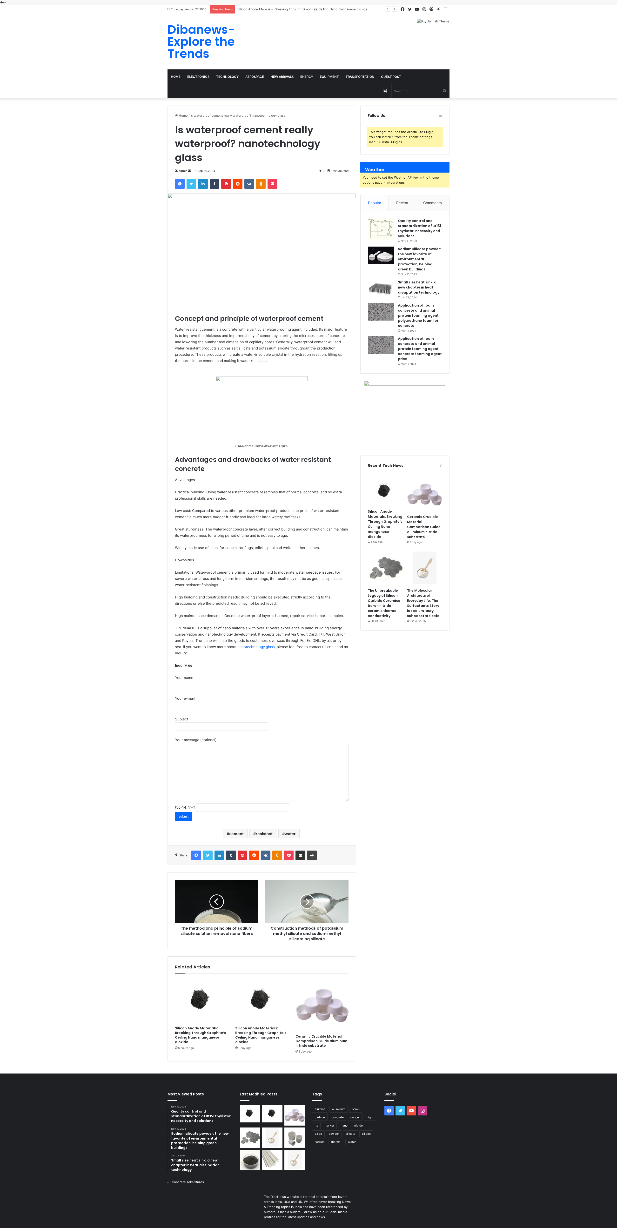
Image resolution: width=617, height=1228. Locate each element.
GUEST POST (391, 77)
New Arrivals (282, 77)
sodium (319, 1142)
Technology (227, 77)
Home (176, 77)
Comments (432, 203)
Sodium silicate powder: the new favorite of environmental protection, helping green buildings (419, 259)
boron (356, 1109)
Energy (306, 77)
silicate (350, 1133)
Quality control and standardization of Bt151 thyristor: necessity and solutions (419, 228)
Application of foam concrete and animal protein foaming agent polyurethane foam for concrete (418, 315)
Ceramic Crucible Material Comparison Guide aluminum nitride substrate (321, 1041)
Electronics (198, 77)
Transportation (360, 77)
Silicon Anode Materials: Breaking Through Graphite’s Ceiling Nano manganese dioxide (303, 9)
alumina (320, 1109)
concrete (338, 1117)
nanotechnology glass (256, 646)
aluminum (338, 1109)
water (290, 833)
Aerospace (254, 77)
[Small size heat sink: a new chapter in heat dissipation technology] (381, 288)
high (369, 1117)
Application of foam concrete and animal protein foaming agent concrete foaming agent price (420, 348)
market (329, 1125)
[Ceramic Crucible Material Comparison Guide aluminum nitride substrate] (322, 1005)
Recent (402, 203)
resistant (264, 833)
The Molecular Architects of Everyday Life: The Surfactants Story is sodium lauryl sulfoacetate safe (423, 603)
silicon (366, 1133)
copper (355, 1117)
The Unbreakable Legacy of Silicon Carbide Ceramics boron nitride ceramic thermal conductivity (384, 603)
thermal (336, 1142)
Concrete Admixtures (188, 1182)
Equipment (329, 77)
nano (344, 1125)
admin (183, 171)
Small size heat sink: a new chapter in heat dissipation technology (418, 287)
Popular (374, 203)
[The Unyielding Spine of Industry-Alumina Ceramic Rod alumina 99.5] (272, 1160)
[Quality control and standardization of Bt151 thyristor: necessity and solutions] (381, 229)
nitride (358, 1125)
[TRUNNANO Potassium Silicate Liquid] (262, 379)
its (316, 1125)
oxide (318, 1133)
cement (236, 833)
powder (334, 1133)
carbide (320, 1117)
